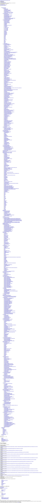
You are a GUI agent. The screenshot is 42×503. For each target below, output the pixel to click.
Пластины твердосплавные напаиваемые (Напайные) (10, 296)
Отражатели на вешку (6, 72)
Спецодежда (5, 91)
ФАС (4, 42)
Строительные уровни (6, 95)
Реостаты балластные (6, 367)
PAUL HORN (5, 260)
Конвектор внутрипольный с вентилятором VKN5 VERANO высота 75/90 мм (13, 220)
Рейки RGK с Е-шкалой (7, 67)
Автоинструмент (6, 9)
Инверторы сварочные (6, 365)
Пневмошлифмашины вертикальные (8, 309)
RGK (4, 192)
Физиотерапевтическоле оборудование (8, 227)
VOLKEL (5, 256)
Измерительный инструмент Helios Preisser (9, 186)
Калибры (5, 172)
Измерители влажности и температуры (8, 110)
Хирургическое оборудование (7, 228)
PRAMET (5, 247)
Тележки (5, 294)
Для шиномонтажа (6, 11)
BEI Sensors (5, 335)
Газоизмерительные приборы (7, 19)
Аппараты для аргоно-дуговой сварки (8, 363)
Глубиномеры (5, 154)
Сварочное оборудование (6, 356)
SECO (5, 249)
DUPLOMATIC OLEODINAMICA (8, 136)
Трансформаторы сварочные (7, 368)
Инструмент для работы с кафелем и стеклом (9, 394)
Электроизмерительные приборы (8, 113)
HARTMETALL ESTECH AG (7, 251)
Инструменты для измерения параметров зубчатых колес (10, 167)
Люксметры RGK (6, 117)
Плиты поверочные (6, 161)
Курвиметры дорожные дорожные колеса (8, 97)
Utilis (4, 263)
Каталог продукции (4, 7)
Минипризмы (5, 74)
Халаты (5, 382)
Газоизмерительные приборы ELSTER (8, 18)
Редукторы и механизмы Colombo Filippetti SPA (9, 338)
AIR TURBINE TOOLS (6, 250)
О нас (3, 428)
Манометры (5, 174)
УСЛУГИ (4, 404)
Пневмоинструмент (5, 297)
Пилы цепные (5, 415)
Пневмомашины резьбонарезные (8, 305)
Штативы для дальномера (7, 66)
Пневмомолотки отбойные (7, 307)
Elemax (5, 36)
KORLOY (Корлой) (6, 246)
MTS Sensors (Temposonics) (7, 329)
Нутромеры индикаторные (7, 160)
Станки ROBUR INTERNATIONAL (8, 383)
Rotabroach (5, 270)
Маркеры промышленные (7, 349)
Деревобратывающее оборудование (7, 146)
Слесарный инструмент (7, 342)
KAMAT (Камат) (6, 140)
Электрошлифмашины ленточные (8, 422)
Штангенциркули (6, 166)
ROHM (5, 262)
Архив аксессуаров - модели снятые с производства (10, 58)
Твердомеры (5, 171)
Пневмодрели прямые (6, 304)
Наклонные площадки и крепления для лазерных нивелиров (11, 89)
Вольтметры (5, 176)
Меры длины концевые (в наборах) (8, 158)
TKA (4, 200)
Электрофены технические (7, 420)
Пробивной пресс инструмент (6, 318)
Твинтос (5, 268)
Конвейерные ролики (5, 223)
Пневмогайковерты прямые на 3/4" (8, 302)
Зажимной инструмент (5, 150)
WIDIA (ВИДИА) (6, 261)
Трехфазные (5, 24)
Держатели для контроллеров (7, 87)
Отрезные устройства (6, 215)
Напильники (5, 346)
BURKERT (5, 134)
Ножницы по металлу (6, 414)
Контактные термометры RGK (7, 121)
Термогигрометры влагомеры (7, 111)
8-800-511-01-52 (2, 0)
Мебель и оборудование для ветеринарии (8, 226)
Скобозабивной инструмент (7, 397)
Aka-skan (5, 205)
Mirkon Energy (5, 43)
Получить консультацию (3, 445)
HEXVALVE (5, 141)
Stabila (5, 203)
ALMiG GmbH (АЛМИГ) (7, 292)
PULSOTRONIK (6, 326)
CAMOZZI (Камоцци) (6, 132)
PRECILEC (5, 332)
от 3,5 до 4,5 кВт (6, 29)
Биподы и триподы (6, 75)
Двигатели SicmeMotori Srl (7, 407)
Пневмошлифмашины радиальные (8, 310)
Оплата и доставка (4, 434)
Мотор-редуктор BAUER (7, 339)
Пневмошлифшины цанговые (7, 311)
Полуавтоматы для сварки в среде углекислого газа (10, 366)
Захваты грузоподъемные (7, 390)
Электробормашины (6, 416)
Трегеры (5, 76)
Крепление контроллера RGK (7, 86)
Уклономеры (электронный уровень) (8, 100)
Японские (5, 31)
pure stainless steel (3, 483)
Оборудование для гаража (7, 10)
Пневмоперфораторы (6, 308)
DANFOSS (5, 325)
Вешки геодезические (6, 70)
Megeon (5, 201)
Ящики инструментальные (7, 426)
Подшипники (4, 314)
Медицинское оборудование (6, 224)
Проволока (5, 238)
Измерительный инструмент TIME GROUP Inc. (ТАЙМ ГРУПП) (11, 188)
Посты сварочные (6, 360)
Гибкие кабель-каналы (5, 130)
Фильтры (4, 405)
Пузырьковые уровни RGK (7, 94)
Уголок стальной (6, 236)
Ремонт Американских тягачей (6, 341)
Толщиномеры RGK (6, 101)
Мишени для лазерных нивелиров (8, 90)
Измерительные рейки (6, 105)
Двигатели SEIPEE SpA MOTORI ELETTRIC (9, 409)
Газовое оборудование (5, 13)
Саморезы (5, 273)
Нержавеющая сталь (6, 242)
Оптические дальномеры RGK (7, 61)
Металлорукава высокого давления (7, 271)
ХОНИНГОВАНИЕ (6, 252)
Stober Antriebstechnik (6, 333)
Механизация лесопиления (7, 147)
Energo (5, 35)
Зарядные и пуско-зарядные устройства (8, 12)
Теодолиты (5, 45)
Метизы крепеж (4, 272)
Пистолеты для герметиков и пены (8, 396)
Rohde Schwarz (6, 202)
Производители (3, 427)
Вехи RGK (5, 69)
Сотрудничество (3, 494)
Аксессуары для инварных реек (7, 102)
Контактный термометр (6, 122)
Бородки (5, 352)
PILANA (5, 266)
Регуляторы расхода (6, 361)
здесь (18, 502)
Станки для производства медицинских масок (8, 389)
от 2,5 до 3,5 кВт (6, 28)
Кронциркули (5, 156)
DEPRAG (5, 255)
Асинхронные (5, 26)
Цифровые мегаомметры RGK (7, 123)
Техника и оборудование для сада (6, 400)
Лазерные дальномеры (6, 60)
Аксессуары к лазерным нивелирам (8, 55)
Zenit (2, 484)
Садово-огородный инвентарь (7, 402)
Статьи (3, 433)
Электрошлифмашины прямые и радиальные (9, 423)
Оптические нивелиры (6, 51)
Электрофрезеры (6, 421)
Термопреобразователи (6, 190)
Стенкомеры (5, 163)
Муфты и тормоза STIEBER (7, 284)
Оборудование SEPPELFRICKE (7, 16)
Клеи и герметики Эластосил (7, 129)
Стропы (5, 391)
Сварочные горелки (6, 370)
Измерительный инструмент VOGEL (8, 185)
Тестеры (5, 178)
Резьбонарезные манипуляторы (7, 388)
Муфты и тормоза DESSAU (7, 278)
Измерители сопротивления (7, 124)
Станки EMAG (6, 384)
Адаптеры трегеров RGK (7, 77)
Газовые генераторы (6, 21)
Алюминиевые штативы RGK (7, 62)
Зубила (5, 353)
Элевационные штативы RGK (7, 65)
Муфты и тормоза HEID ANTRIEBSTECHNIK (9, 277)
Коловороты (5, 344)
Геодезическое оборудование (7, 46)
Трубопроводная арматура (7, 243)
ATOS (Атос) (5, 137)
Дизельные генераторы (6, 20)
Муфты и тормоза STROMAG (7, 279)
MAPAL (5, 259)
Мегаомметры (5, 177)
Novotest (5, 198)
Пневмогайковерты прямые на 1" (8, 301)
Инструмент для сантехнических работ (8, 376)
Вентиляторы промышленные (7, 289)
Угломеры (5, 108)
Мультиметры (5, 114)
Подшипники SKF (6, 315)
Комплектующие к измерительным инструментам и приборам (11, 183)
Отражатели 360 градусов (7, 126)
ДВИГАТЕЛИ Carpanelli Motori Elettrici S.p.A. (9, 411)
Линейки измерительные (7, 157)
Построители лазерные (6, 184)
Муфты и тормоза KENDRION (7, 285)
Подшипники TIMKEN (6, 316)
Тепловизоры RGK (6, 81)
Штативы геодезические (7, 57)
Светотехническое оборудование (6, 372)
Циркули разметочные (6, 350)
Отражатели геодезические (7, 71)
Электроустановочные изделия (5, 440)
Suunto (5, 209)
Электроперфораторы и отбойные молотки (9, 417)
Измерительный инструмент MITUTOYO (9, 187)
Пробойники (5, 354)
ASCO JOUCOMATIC (6, 144)
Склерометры (5, 85)
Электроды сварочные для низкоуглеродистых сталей (10, 369)
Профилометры (6, 179)
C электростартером (6, 27)
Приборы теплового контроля (7, 84)
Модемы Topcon (6, 98)
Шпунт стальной (6, 239)
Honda (5, 41)
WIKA (5, 133)
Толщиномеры (5, 164)
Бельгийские (5, 33)
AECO (5, 322)
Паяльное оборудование (7, 293)
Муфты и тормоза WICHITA (7, 286)
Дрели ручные (5, 343)
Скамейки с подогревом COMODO (8, 221)
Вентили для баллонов (6, 358)
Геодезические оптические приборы (8, 181)
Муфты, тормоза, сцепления (6, 276)
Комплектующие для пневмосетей (8, 298)
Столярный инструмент (7, 212)
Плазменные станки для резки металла (8, 387)
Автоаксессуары (6, 8)
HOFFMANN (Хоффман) (7, 248)
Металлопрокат (4, 232)
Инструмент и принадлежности (6, 210)
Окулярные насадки (6, 47)
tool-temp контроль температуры (7, 337)
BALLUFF (5, 321)
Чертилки (5, 351)
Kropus (5, 207)
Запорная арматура (5, 151)
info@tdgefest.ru (2, 4)
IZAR (4, 253)
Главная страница (4, 489)
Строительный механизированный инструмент (9, 398)
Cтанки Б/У (5, 385)
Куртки (5, 380)
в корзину (1, 454)
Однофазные (5, 23)
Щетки (5, 355)
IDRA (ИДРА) (5, 291)
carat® (2, 482)
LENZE (5, 324)
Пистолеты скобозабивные (7, 300)
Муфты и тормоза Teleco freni (7, 287)
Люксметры (5, 118)
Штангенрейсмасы (6, 180)
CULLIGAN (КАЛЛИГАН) (7, 406)
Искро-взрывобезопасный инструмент (8, 377)
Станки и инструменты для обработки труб (9, 378)
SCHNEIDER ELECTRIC (7, 327)
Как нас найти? (2, 487)
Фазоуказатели (5, 191)
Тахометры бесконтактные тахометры (8, 120)
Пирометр (5, 83)
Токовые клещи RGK (6, 115)
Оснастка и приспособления (7, 213)
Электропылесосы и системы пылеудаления (9, 418)
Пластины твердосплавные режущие (7, 295)
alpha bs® (3, 481)
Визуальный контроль (6, 109)
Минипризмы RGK (6, 73)
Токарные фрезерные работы (5, 498)
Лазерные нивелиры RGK (7, 53)
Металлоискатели (6, 106)
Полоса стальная (6, 237)
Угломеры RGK (6, 107)
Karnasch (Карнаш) (6, 269)
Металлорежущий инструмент (6, 245)
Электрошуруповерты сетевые (7, 425)
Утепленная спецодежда (7, 381)
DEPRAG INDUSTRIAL (7, 139)
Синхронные (5, 25)
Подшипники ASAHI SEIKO (7, 317)
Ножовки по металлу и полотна (7, 348)
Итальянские (5, 32)
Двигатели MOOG (6, 410)
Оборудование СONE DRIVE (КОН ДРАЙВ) (9, 340)
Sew (4, 199)
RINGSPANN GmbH (6, 331)
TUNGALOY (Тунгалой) (7, 265)
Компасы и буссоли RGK (7, 78)
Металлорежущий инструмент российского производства (10, 267)
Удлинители (5, 413)
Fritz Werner (5, 336)
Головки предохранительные (7, 214)
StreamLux (5, 204)
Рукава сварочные (6, 362)
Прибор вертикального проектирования (8, 49)
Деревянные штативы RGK (7, 64)
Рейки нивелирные (6, 68)
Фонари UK (5, 374)
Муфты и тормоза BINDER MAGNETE (8, 281)
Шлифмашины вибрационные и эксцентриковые (9, 312)
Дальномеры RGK (6, 59)
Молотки (5, 345)
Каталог (2, 438)
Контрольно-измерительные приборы (8, 82)
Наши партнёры (4, 429)
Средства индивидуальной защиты (8, 393)
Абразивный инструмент (7, 211)
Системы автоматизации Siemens (8, 320)
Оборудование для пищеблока (7, 225)
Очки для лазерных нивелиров (7, 88)
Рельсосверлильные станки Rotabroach (8, 386)
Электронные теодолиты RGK (7, 44)
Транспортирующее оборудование (8, 149)
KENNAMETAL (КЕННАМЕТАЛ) (8, 264)
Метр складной (6, 159)
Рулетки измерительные (7, 92)
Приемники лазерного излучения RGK (8, 54)
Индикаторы (5, 155)
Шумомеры (5, 119)
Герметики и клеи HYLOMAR (7, 127)
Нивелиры (5, 50)
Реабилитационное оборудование (8, 231)
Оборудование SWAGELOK (7, 17)
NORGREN (5, 135)
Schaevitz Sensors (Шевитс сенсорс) (8, 328)
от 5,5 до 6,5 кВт (6, 30)
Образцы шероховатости (7, 170)
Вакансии (4, 431)
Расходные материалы (6, 401)
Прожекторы (5, 373)
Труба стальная (6, 233)
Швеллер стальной (6, 235)
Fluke (4, 194)
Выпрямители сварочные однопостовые (8, 364)
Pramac (5, 37)
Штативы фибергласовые (7, 96)
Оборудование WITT (6, 14)
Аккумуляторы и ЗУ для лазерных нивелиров (9, 103)
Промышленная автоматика (6, 319)
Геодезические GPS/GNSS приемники (8, 99)
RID (4, 40)
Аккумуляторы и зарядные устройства (8, 93)
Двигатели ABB (6, 408)
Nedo (4, 208)
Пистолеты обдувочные (7, 299)
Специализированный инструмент (7, 375)
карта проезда (5, 4)
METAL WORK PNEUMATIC (7, 131)
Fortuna (5, 206)
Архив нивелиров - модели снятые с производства (10, 52)
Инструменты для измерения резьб (8, 168)
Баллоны (5, 357)
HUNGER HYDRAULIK (7, 143)
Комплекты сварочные (6, 359)
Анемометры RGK (6, 116)
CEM (4, 196)
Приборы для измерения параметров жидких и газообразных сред (11, 173)
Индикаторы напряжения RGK (7, 112)
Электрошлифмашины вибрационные (8, 313)
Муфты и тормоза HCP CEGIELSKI (8, 283)
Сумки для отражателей (7, 79)
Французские (5, 34)
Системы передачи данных (5, 480)
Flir (4, 195)
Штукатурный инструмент (7, 399)
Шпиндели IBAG (6, 275)
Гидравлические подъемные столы (8, 148)
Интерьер (4, 216)
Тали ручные (5, 392)
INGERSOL (5, 257)
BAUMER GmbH (6, 334)
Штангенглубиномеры (6, 165)
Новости (4, 432)
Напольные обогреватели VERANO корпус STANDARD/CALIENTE (12, 222)
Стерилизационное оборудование (8, 229)
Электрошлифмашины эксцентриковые (8, 424)
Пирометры (5, 153)
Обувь (5, 379)
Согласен (20, 502)
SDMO (5, 38)
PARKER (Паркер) (6, 138)
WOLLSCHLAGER (6, 254)
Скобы (5, 162)
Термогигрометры (6, 189)
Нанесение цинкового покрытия (5, 497)
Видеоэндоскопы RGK (6, 125)
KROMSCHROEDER (6, 290)
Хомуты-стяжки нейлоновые (7, 274)
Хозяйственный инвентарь (7, 403)
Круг (4, 244)
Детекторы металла (6, 182)
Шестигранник (6, 240)
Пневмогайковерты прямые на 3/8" (8, 303)
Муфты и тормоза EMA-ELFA (7, 280)
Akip (4, 197)
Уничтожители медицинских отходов (8, 230)
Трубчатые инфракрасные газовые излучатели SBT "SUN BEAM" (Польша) (12, 219)
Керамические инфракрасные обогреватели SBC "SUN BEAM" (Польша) (12, 218)
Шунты (5, 175)
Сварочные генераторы (6, 22)
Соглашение (4, 430)
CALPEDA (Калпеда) (6, 142)
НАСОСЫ (5, 288)
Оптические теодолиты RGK (7, 48)
